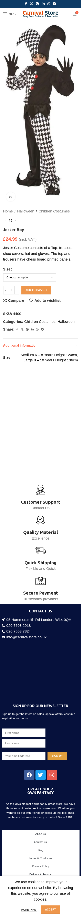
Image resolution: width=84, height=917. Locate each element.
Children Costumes (54, 204)
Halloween (25, 204)
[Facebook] (29, 775)
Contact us (40, 842)
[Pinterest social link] (37, 4)
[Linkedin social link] (43, 4)
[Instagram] (52, 775)
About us (40, 833)
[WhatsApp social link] (48, 4)
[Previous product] (5, 213)
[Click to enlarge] (10, 189)
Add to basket (36, 282)
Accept (50, 909)
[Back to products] (10, 213)
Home (8, 204)
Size (6, 262)
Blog (40, 850)
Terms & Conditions (40, 858)
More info (29, 909)
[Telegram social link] (54, 4)
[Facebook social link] (25, 4)
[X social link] (31, 4)
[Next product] (15, 213)
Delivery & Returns (40, 874)
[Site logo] (40, 14)
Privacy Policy (40, 866)
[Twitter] (40, 775)
